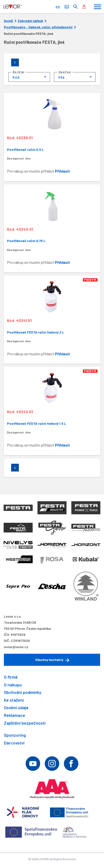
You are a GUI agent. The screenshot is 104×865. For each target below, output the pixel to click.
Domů (8, 21)
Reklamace (14, 715)
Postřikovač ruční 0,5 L (25, 149)
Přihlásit (62, 171)
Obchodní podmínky (22, 692)
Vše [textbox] (61, 77)
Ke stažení (14, 700)
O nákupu (13, 684)
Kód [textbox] (16, 77)
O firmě (11, 677)
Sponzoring (15, 735)
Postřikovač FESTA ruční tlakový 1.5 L (36, 423)
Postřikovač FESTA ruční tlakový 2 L (35, 332)
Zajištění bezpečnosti (24, 723)
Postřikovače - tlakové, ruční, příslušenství (38, 27)
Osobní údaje (16, 707)
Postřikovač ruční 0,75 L (26, 241)
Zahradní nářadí (30, 21)
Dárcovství (14, 742)
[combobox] (29, 77)
